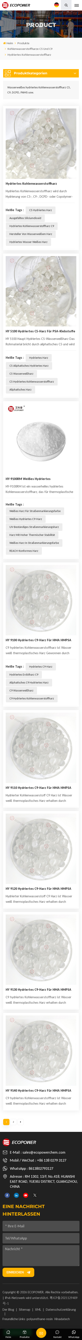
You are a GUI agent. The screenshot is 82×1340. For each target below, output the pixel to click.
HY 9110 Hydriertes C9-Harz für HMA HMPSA (38, 788)
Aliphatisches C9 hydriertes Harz (29, 682)
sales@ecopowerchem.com (43, 1152)
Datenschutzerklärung (61, 1310)
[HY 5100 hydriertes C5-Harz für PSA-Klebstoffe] (41, 291)
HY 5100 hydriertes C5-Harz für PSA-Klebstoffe (40, 331)
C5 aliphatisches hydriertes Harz (29, 366)
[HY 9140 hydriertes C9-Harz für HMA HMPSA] (41, 1050)
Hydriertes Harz (38, 358)
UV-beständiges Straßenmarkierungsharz (34, 527)
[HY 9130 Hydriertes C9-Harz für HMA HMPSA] (41, 949)
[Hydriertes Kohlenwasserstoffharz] (41, 143)
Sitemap (24, 1310)
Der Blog (8, 1310)
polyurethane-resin (40, 1319)
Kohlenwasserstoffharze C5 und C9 (30, 49)
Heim (10, 43)
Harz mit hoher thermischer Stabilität (32, 535)
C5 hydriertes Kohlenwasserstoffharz (31, 381)
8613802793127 (41, 1168)
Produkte (23, 43)
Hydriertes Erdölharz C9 (23, 674)
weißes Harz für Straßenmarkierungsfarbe (35, 511)
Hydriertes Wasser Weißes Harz (28, 242)
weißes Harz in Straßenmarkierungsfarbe (34, 543)
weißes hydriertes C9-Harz (25, 519)
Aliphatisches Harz (20, 389)
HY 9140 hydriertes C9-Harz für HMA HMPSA (38, 1090)
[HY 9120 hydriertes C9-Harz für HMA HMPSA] (41, 849)
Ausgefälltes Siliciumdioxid (25, 218)
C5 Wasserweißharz (21, 373)
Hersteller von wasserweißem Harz (30, 234)
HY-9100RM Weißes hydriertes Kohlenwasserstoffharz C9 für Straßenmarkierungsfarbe (28, 479)
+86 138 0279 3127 (51, 1160)
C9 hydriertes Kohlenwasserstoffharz (31, 698)
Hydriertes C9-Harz (40, 666)
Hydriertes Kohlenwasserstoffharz (31, 184)
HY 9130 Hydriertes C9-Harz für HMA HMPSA (38, 990)
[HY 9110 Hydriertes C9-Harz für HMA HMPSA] (41, 748)
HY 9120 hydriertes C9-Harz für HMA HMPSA (38, 889)
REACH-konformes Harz (23, 551)
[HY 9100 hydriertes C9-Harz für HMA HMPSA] (41, 600)
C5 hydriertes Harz (40, 210)
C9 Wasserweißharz (21, 690)
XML (38, 1310)
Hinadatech (62, 1319)
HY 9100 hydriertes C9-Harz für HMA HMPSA (38, 640)
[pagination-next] (20, 1122)
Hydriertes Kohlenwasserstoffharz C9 (31, 226)
